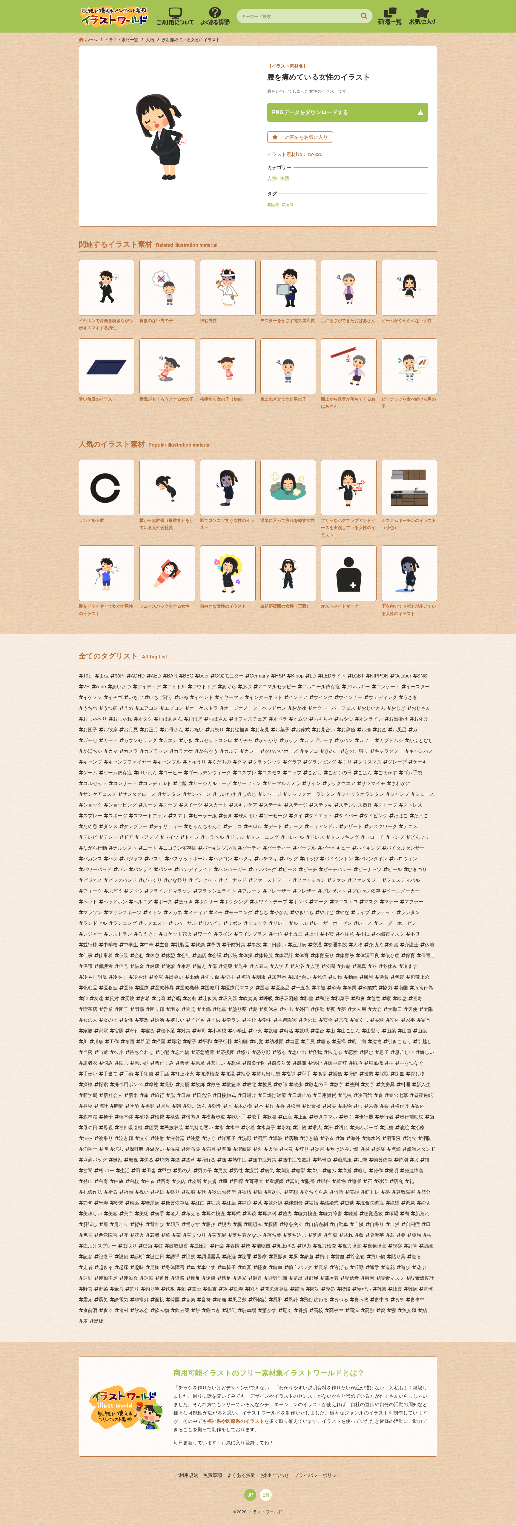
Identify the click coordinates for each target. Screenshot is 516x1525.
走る (416, 1256)
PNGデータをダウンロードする (310, 112)
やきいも (304, 912)
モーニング (241, 912)
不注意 (347, 933)
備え (201, 965)
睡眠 (356, 1181)
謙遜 (231, 1256)
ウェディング (382, 697)
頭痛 (221, 1299)
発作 (378, 1170)
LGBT (358, 675)
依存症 (392, 955)
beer (204, 675)
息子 (384, 1052)
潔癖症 (244, 1148)
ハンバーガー (232, 869)
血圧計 (201, 1245)
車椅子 (229, 1267)
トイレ (192, 836)
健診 (170, 965)
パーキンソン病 (219, 847)
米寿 (103, 1202)
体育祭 (347, 955)
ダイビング (376, 815)
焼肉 (164, 1159)
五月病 (299, 944)
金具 (119, 1288)
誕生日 (157, 1256)
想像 (236, 1062)
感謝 (301, 1062)
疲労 (254, 1170)
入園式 (261, 965)
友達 (98, 998)
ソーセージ (275, 815)
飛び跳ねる (316, 1299)
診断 (139, 1256)
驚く (287, 1310)
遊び (405, 1267)
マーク (321, 901)
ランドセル (95, 922)
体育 (304, 955)
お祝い (196, 729)
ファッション (311, 879)
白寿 (103, 1181)
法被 (88, 1138)
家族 (88, 1030)
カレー (251, 750)
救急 (215, 1084)
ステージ (298, 804)
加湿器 (279, 976)
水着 (250, 1127)
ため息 (90, 826)
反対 (114, 998)
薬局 (416, 1234)
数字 (338, 1084)
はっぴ (311, 858)
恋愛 (353, 1052)
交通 (317, 944)
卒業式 (370, 987)
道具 (164, 1277)
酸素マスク (392, 1277)
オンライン (371, 718)
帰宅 (176, 1041)
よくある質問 (241, 1475)
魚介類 (409, 1310)
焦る (148, 1159)
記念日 (106, 1256)
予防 (215, 944)
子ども (198, 1019)
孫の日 (310, 1019)
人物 (272, 177)
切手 (230, 976)
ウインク (323, 697)
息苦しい (404, 1052)
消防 (427, 1138)
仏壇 (429, 944)
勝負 (384, 976)
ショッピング (122, 804)
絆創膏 (295, 1202)
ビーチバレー (337, 869)
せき (227, 815)
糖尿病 (152, 1202)
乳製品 (182, 944)
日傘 (186, 1095)
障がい (364, 1288)
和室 (309, 998)
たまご (421, 815)
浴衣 (329, 1138)
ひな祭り (177, 879)
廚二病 (359, 1041)
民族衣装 (173, 1127)
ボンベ (300, 901)
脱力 (226, 1224)
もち (263, 912)
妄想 (144, 1019)
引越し (424, 1041)
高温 (354, 1310)
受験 (129, 998)
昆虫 (347, 1095)
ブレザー (306, 890)
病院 (285, 1170)
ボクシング (236, 901)
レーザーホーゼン (333, 922)
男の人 (184, 1170)
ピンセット (205, 879)
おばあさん (170, 718)
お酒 (366, 729)
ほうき (186, 901)
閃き (254, 1288)
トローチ (374, 836)
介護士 (411, 944)
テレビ (90, 836)
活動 (293, 1138)
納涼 (246, 1202)
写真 (361, 965)
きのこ (331, 750)
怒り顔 (263, 1052)
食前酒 (90, 1310)
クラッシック (267, 761)
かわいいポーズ (281, 750)
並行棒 (90, 944)
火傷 (273, 1148)
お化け (421, 718)
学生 (267, 1019)
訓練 (428, 1245)
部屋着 (331, 1277)
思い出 (299, 1052)
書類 (150, 1105)
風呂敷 (239, 1299)
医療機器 (189, 987)
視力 (306, 1245)
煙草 (190, 1159)
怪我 (275, 204)
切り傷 (212, 976)
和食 (360, 998)
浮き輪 (311, 1138)
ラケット (385, 912)
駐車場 (249, 1310)
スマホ (180, 815)
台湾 (160, 998)
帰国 (160, 1041)
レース (365, 922)
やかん (281, 912)
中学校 (110, 944)
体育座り (324, 955)
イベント (203, 697)
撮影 (169, 1084)
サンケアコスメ (99, 793)
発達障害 (413, 1170)
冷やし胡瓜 (95, 976)
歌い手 (238, 1116)
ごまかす (387, 772)
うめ (128, 707)
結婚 (313, 1202)
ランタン (410, 912)
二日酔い (276, 944)
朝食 (217, 1105)
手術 (128, 1073)
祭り (175, 1191)
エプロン (173, 707)
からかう (208, 750)
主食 (164, 944)
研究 (398, 1181)
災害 (319, 1148)
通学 (374, 1267)
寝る (150, 1030)
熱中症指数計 (296, 1159)
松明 (295, 1105)
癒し (362, 1170)
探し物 (417, 1073)
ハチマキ (268, 858)
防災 (315, 1288)
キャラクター (388, 750)
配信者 (352, 1277)
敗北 (251, 1084)
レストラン (120, 933)
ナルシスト (125, 847)
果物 (347, 1105)
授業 (368, 1073)
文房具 (387, 1084)
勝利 (368, 976)
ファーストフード (272, 879)
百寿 (165, 1181)
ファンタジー (366, 879)
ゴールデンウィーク (209, 772)
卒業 (352, 987)
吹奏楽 (250, 998)
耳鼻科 (269, 1213)
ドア (128, 836)
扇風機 (375, 1062)
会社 (186, 955)
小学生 (239, 1030)
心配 (164, 1052)
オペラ (280, 718)
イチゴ (115, 697)
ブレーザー (279, 890)
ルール (300, 922)
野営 (88, 1288)
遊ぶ (421, 1267)
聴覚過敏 (373, 1213)
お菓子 (282, 729)
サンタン (171, 793)
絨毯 (349, 1202)
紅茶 (215, 1202)
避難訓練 (277, 1277)
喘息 (402, 998)
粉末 (119, 1202)
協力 (387, 987)
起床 (123, 1267)
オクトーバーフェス (333, 707)
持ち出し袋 (268, 1073)
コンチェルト (157, 783)
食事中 (417, 1299)
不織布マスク (390, 933)
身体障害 (175, 1267)
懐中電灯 (337, 1062)
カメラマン (156, 750)
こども (315, 772)
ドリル (237, 836)
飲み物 (162, 1310)
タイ (298, 815)
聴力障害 (332, 1213)
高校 (318, 1310)
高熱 (369, 1310)
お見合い (325, 729)
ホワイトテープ (270, 901)
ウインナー (351, 697)
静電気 (121, 1299)
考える (193, 1213)
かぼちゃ (92, 750)
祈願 (128, 1191)
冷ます (410, 965)
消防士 (90, 1148)
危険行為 (423, 987)
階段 (346, 1288)
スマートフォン (150, 815)
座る (325, 1041)
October (402, 675)
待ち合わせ (141, 1052)
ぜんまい (247, 815)
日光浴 (203, 1095)
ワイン (225, 933)
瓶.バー (106, 1170)
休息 (154, 955)
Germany (259, 675)
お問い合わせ (274, 1475)
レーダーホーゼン (397, 922)
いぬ (183, 697)
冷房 (158, 976)
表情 (234, 1245)
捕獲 (337, 1073)
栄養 (373, 1105)
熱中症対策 (265, 1159)
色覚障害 (108, 1234)
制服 (261, 976)
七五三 (295, 933)
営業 (108, 1009)
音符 (206, 1299)
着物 (341, 1181)
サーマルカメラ (283, 783)
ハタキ (245, 858)
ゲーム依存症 (117, 772)
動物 (337, 976)
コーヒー (172, 772)
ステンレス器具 (355, 804)
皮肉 (181, 1181)
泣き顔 (126, 1138)
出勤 (194, 976)
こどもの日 (340, 772)
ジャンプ (399, 793)
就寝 (273, 1030)
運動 (88, 1277)
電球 (428, 1288)
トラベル (214, 836)
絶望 (395, 1202)
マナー (391, 901)
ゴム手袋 (412, 772)
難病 (412, 1288)
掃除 (353, 1073)
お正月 (151, 729)
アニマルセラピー (277, 686)
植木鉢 (126, 1116)
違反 (195, 1277)
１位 (104, 675)
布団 (129, 1041)
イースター (418, 686)
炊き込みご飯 (344, 1148)
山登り (373, 1030)
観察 (397, 1245)
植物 (144, 1116)
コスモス (271, 772)
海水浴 (373, 1138)
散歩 (298, 1084)
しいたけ (226, 793)
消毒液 (393, 1138)
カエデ (170, 740)
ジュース (424, 793)
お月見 (131, 729)
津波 (277, 1138)
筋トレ (372, 1191)
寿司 (201, 1030)
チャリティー (167, 826)
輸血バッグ (300, 1267)
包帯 (399, 976)
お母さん (173, 729)
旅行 (159, 1095)
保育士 (428, 955)
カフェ (366, 740)
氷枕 (286, 1127)
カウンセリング (140, 740)
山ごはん (350, 1030)
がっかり (268, 740)
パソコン (222, 858)
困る (175, 1009)
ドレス (317, 836)
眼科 (325, 1181)
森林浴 (90, 1116)
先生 (243, 965)
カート (110, 740)
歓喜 (272, 1116)
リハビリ (212, 922)
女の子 (110, 1019)
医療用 (212, 987)
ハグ (113, 858)
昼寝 (88, 1105)
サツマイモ (373, 783)
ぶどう (115, 890)
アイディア (149, 686)
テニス (410, 826)
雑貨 (397, 1288)
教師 (282, 1084)
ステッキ (323, 804)
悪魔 (200, 1062)
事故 (256, 944)
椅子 (108, 1116)
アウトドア (204, 686)
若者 (154, 1234)
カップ (291, 740)
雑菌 (381, 1288)
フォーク (92, 890)
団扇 (139, 1009)
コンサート (125, 783)
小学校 (219, 1030)
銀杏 (212, 1288)
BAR (172, 675)
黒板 (98, 1320)
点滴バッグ (95, 1159)
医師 (128, 987)
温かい (157, 1148)
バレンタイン (373, 858)
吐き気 (209, 998)
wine (101, 686)
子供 (215, 1019)
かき (188, 740)
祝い (144, 1191)
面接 (159, 1299)
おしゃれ (122, 718)
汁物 (301, 1127)
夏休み (270, 1009)
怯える (335, 1052)
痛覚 (347, 1170)
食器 (108, 1310)
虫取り (129, 1245)
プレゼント (334, 890)
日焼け (249, 1095)
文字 (369, 1084)
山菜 (391, 1030)
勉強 (322, 976)
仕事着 (106, 955)
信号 (123, 965)
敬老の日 (318, 1084)
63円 (120, 675)
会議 (217, 955)
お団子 (90, 729)
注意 (195, 1138)
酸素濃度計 (422, 1277)
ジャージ (271, 793)
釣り (134, 1288)
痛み (331, 1170)
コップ (294, 772)
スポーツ (117, 815)
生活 (284, 177)
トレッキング (344, 836)
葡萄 (332, 1234)
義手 (159, 1213)
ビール (395, 869)
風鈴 (293, 1299)
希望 (145, 1041)
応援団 (227, 1052)
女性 (128, 1019)
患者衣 (90, 1062)
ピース (289, 869)
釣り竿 (152, 1288)
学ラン (233, 1019)
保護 (88, 965)
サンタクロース (139, 793)
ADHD (138, 675)
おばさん (218, 718)
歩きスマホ (325, 1116)
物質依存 (382, 1159)
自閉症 (413, 1224)
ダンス (110, 826)
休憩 (170, 955)
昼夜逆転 (423, 1095)
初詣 (245, 976)
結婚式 (331, 1202)
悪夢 (184, 1062)
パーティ (251, 847)
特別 (403, 1159)
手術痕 (146, 1073)
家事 (410, 1019)
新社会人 (112, 1095)
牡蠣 (362, 1159)
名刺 (191, 998)
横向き (193, 1116)
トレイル (294, 836)
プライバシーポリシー (318, 1475)
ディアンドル (323, 826)
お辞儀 (348, 729)
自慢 (359, 1224)
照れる (208, 1159)
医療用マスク (239, 987)
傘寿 (186, 965)
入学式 (281, 965)
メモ (218, 912)
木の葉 (245, 1105)
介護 (393, 944)
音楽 (190, 1299)
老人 (175, 1213)
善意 (375, 998)
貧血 (340, 1256)
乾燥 (200, 944)
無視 (133, 1159)
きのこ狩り (356, 750)
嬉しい (177, 1019)
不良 (415, 933)
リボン (235, 922)
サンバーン (199, 793)
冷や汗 (140, 976)
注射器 (177, 1138)
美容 (113, 1213)
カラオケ (183, 750)
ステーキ (272, 804)
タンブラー (136, 826)
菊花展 (219, 1234)
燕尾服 (344, 1159)
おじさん (421, 707)
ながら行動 (95, 847)
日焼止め (301, 1095)
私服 (190, 1191)
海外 (355, 1138)
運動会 (131, 1277)
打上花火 (184, 1073)
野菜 (103, 1288)
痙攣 (300, 1170)
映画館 (365, 1095)
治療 (420, 1127)
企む (139, 955)
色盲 (88, 1234)
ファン (338, 879)
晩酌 (134, 1105)
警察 (262, 1256)
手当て (110, 1073)
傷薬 (227, 965)
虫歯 (147, 1245)
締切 (426, 1202)
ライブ (362, 912)
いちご (135, 697)
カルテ (231, 750)
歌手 (256, 1116)
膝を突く (293, 1224)
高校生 (336, 1310)
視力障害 (351, 1245)
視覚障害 (376, 1245)
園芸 (190, 1009)
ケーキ (420, 761)
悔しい (427, 1052)
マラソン (92, 912)
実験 (379, 1019)
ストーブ (387, 804)
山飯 (422, 1030)
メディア (197, 912)
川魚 (98, 1041)
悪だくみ (164, 1062)
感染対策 (281, 1062)
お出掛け (398, 718)
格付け (402, 1105)
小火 (257, 1030)
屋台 (319, 1030)
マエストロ (346, 901)
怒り (245, 1052)
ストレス (412, 804)
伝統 (232, 955)
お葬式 (303, 729)
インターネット (265, 697)
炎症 (380, 1148)
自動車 (341, 1224)
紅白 (200, 1202)
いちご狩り (161, 697)
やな (344, 912)
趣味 (139, 1267)
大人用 (359, 1009)
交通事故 (337, 944)
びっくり (152, 879)
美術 (144, 1213)
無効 (117, 1159)
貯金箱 (358, 1256)
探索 (103, 1084)
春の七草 (398, 1095)
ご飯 (182, 783)
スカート (218, 804)
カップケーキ (318, 740)
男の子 (205, 1170)
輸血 (277, 1267)
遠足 (226, 1277)
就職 (304, 1030)
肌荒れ (422, 1213)
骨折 (303, 1310)
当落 (88, 1052)
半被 (320, 987)
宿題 (119, 1030)
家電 (103, 1030)
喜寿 (417, 998)
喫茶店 (90, 1009)
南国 (403, 987)
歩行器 (366, 1116)
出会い (176, 976)
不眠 (365, 933)
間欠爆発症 (276, 1288)
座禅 (341, 1041)
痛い (316, 1170)
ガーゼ (90, 740)
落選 (317, 1234)
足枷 (154, 1267)
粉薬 (134, 1202)
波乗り (106, 1138)
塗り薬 (239, 1009)
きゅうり (196, 761)
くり (347, 761)
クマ (242, 761)
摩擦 (153, 1084)
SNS (422, 675)
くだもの (221, 761)
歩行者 (386, 1116)
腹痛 (273, 1224)
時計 (103, 1105)
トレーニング (264, 836)
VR (86, 686)
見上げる (286, 1245)
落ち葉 (274, 1234)
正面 (303, 1116)
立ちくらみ (316, 1191)
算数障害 (405, 1191)
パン (122, 869)
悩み (108, 1062)
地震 (221, 1009)
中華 (148, 944)
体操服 (266, 955)
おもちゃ (323, 718)
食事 (399, 1299)
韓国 (175, 1299)
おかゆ (299, 707)
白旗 (119, 1181)
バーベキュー (336, 847)
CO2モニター (229, 675)
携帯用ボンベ (128, 1084)
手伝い (90, 1073)
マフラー (413, 901)
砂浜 (383, 1181)
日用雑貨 (326, 1095)
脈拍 (211, 1224)
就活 (288, 1030)
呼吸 (268, 998)
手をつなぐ (411, 1062)
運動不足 (108, 1277)
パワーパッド (97, 869)
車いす (208, 1267)
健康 (154, 965)
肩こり (121, 1224)
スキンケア (245, 804)
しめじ (249, 793)
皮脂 (196, 1181)
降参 (330, 1288)
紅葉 (231, 1202)
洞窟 (262, 1138)
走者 (88, 1267)
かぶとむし (421, 740)
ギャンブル (169, 761)
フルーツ (251, 890)
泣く (144, 1138)
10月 (88, 675)
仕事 (88, 955)
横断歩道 (215, 1116)
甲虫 (166, 1170)
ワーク (205, 933)
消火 (411, 1138)
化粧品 (90, 987)
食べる (341, 1299)
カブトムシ (391, 740)
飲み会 (141, 1310)
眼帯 (310, 1181)
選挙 (242, 1277)
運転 (148, 1277)
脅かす (193, 1224)
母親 (108, 1127)
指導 (291, 1073)
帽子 (191, 1041)
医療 (144, 987)
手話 (164, 1073)
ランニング (125, 922)
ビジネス (92, 879)
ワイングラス (252, 933)
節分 (426, 1191)
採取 (384, 1073)
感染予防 (256, 1062)
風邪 (277, 1299)
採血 (399, 1073)
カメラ (131, 750)
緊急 (410, 1202)
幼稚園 (276, 1041)
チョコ (235, 826)
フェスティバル (403, 879)
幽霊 (294, 1041)
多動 (319, 1009)
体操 (248, 955)
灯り (304, 1148)
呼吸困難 (288, 998)
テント (110, 836)
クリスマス (370, 761)
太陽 (428, 1009)
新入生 (423, 1084)
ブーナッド (235, 879)
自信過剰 (318, 1224)
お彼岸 (110, 729)
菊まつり (196, 1234)
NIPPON (379, 675)
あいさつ (121, 686)
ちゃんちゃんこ (205, 826)
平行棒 (225, 1041)
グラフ (294, 761)
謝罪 (246, 1256)
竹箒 (338, 1191)
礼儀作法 (92, 1191)
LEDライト (334, 675)
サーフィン (249, 783)
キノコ (311, 750)
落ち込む (296, 1234)
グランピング (322, 761)
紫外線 (275, 1202)
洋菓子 (229, 1138)
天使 (412, 1009)
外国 (304, 1009)
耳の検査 (215, 1213)
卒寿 (336, 987)
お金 (381, 729)
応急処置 (204, 1052)
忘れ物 (182, 1052)
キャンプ (92, 761)
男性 (238, 1170)
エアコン (148, 707)
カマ (113, 750)
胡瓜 (175, 1224)
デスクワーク (382, 826)
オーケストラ (203, 707)
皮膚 (212, 1181)
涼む (119, 1148)
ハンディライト (195, 869)
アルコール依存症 (321, 686)
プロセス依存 (366, 890)
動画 (353, 976)
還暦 (298, 1277)
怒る (281, 1052)
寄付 (134, 1030)
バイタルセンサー (405, 847)
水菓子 (268, 1127)
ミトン (155, 912)
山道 (406, 1030)
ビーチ (310, 869)
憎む (317, 1062)
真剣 (294, 1181)
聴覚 (353, 1213)
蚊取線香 (178, 1245)
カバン (346, 740)
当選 (103, 1052)
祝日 (159, 1191)
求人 (317, 1127)
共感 (346, 965)
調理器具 (210, 1256)
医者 (264, 987)
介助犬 (375, 944)
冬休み (390, 965)
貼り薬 (398, 1256)
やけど (327, 912)
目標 (238, 1181)
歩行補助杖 (411, 1116)
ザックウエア (341, 783)
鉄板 (170, 1288)
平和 (207, 1041)
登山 (88, 1181)
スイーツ (192, 804)
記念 (88, 1256)
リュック (257, 922)
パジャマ (133, 858)
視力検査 (326, 1245)
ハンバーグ (265, 869)
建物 (377, 1041)
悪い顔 (141, 1062)
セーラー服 (205, 815)
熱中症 (239, 1159)
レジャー (92, 933)
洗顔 (246, 1138)
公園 (330, 965)
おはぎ (195, 718)
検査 (175, 1116)
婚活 (159, 1019)
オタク (145, 718)
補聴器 (263, 1245)
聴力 (287, 1213)
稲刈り (275, 1191)
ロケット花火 (177, 933)
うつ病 (110, 707)
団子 (123, 1009)
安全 (328, 1019)
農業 (323, 1267)
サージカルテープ (212, 783)
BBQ (188, 675)
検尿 (159, 1116)
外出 (288, 1009)
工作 (114, 1041)
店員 (310, 1041)
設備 (123, 1256)
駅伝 (231, 1310)
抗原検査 (209, 1073)
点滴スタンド (421, 1148)
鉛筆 (196, 1288)
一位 (277, 933)
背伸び (157, 1224)
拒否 (245, 1073)
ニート (150, 847)
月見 (165, 1105)
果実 (331, 1105)
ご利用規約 (186, 1475)
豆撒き (280, 1256)
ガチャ (245, 740)
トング (397, 836)
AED (156, 675)
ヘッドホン (115, 901)
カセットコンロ (215, 740)
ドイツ (171, 836)
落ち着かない (246, 1234)
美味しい (92, 1213)
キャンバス (421, 750)
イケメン (92, 697)
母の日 (90, 1127)
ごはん (365, 772)
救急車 (233, 1084)
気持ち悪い (201, 1127)
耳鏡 (251, 1213)
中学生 (131, 944)
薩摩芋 (377, 1234)
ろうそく (147, 933)
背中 (139, 1224)
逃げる (341, 1267)
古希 (145, 998)
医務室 (110, 987)
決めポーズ (366, 1127)
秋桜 (246, 1191)
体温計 (286, 955)
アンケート (388, 686)
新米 (133, 1095)
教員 (267, 1084)
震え (88, 1299)
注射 (159, 1138)
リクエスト (155, 922)
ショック (92, 804)
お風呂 (399, 729)
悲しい (218, 1062)
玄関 (88, 1170)
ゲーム (90, 772)
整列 (354, 1084)
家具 (426, 1019)
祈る (113, 1191)
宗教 (343, 1019)
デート (275, 826)
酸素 (369, 1277)
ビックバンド (122, 879)
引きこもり (399, 1041)
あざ (247, 686)
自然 (395, 1224)
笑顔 (354, 1191)
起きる (106, 1267)
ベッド (90, 901)
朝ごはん (196, 1105)
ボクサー (208, 901)
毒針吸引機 (131, 1127)
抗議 (230, 1073)
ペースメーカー (403, 890)
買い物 (378, 1256)
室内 (395, 1019)
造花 (390, 1267)
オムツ (300, 718)
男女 (223, 1170)
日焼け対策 (274, 1095)
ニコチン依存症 (179, 847)
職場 (393, 1213)
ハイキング (368, 847)
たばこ (401, 815)
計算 (412, 1245)
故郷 (200, 1084)
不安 (329, 933)
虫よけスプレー (99, 1245)
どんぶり (419, 836)
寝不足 (168, 1030)
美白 (128, 1213)
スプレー (92, 815)
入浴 (299, 965)
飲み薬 (182, 1310)
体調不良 (369, 955)
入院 (315, 965)
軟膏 (246, 1267)
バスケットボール (188, 858)
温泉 (175, 1148)
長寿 (238, 1288)
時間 (119, 1105)
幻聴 (243, 1041)
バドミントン (338, 858)
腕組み (255, 1224)
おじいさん (373, 707)
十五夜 (303, 987)
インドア (298, 697)
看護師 (276, 1181)
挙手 (306, 1073)
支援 (184, 1084)
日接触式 (226, 1095)
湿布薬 (193, 1148)
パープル (306, 847)
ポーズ (165, 901)
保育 (410, 955)
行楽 (219, 1245)
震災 (103, 1299)
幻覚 (258, 1041)
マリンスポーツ (125, 912)
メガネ (175, 912)
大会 (377, 1009)
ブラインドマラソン (170, 890)
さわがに (400, 783)
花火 (139, 1234)
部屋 (313, 1277)
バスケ (156, 858)
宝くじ (361, 1019)
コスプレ (246, 772)
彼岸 (119, 1052)
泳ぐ (211, 1138)
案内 (420, 1105)
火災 (288, 1148)
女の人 (90, 1019)
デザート (353, 826)
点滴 (396, 1148)
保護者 (106, 965)
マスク (371, 901)
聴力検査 (307, 1213)
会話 (201, 955)
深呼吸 (137, 1148)
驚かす (269, 1310)
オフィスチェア (250, 718)
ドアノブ (148, 836)
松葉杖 (313, 1105)
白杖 (134, 1181)
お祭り (217, 729)
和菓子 (342, 998)
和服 (324, 998)
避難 (257, 1277)
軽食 (262, 1267)
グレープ (397, 761)
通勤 (359, 1267)
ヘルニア (142, 901)
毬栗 (153, 1127)
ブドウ (135, 890)
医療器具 (164, 987)
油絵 (404, 1127)
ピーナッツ (370, 869)
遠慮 (211, 1277)
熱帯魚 (324, 1159)
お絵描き (239, 729)
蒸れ (348, 1234)
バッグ (291, 858)
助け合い (301, 976)
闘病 (299, 1288)
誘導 (175, 1256)
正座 (287, 1116)
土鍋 (206, 1009)
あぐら (229, 686)
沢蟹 (389, 1127)
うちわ (90, 707)
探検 (88, 1084)
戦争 (358, 1062)
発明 (393, 1170)
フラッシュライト (217, 890)
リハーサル (184, 922)
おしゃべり (95, 718)
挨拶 (322, 1073)
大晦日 (395, 1009)
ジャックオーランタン (311, 793)
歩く (348, 1116)
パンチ (165, 869)
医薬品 (282, 987)
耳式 (236, 1213)
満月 (211, 1148)
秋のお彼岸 (224, 1191)
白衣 (150, 1181)
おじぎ (398, 707)
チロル (255, 826)
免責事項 (212, 1475)
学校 (251, 1019)
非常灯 (141, 1299)
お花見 (262, 729)
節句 (88, 1202)
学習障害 (287, 1019)
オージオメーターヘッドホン (255, 707)
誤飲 (190, 1256)
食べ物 (361, 1299)
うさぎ (410, 697)
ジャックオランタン (362, 793)
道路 (180, 1277)
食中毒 (381, 1299)
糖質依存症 (177, 1202)
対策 (186, 1030)
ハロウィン (405, 858)
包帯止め (419, 976)
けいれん (147, 772)
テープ (295, 826)
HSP (280, 675)
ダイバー (348, 815)
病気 (289, 204)
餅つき (213, 1310)
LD (313, 675)
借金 (139, 965)
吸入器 (230, 998)
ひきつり (417, 869)
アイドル (176, 686)
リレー (280, 922)
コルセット (95, 783)
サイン (313, 783)
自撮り (377, 1224)
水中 (234, 1127)
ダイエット (321, 815)
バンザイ (142, 869)
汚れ (343, 1127)
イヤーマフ (231, 697)
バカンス (92, 858)
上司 (313, 933)
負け (324, 1256)
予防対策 (235, 944)
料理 (405, 1084)
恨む (368, 1052)
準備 (226, 1148)
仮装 (123, 955)
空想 (293, 1191)
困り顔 (157, 1009)
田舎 (151, 1170)
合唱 (176, 998)
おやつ (346, 718)
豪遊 (309, 1256)
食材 (123, 1310)
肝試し (90, 1224)
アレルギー (358, 686)
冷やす (120, 976)
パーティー (279, 847)
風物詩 (260, 1299)
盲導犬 (256, 1181)
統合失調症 (372, 1202)
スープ (170, 804)
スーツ (150, 804)
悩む (123, 1062)
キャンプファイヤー (129, 761)
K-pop (297, 675)
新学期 (90, 1095)
